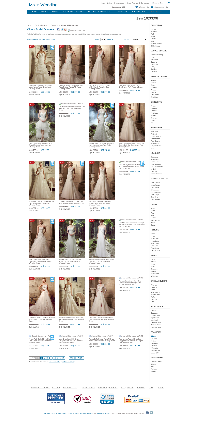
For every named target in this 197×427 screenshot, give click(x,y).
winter (153, 36)
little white (155, 95)
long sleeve (155, 185)
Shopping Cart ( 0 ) (161, 7)
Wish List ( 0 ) (144, 7)
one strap (154, 197)
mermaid (154, 108)
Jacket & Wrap (156, 362)
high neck (154, 171)
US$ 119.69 (105, 150)
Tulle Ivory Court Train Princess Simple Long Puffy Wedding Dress (131, 86)
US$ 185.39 (45, 266)
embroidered (155, 294)
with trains (155, 243)
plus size (154, 131)
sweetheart (155, 159)
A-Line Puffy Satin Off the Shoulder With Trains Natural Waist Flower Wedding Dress (41, 340)
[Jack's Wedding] (43, 7)
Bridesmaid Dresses (73, 12)
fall (152, 34)
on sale (154, 338)
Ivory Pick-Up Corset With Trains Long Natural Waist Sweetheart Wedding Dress (40, 87)
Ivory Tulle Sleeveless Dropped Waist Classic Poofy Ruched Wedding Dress (100, 87)
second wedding (157, 55)
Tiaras (153, 371)
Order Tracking (132, 3)
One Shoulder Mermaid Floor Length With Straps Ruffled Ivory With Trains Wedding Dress (132, 224)
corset (153, 310)
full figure (154, 143)
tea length (155, 238)
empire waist (155, 315)
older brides (155, 46)
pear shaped (155, 141)
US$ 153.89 (135, 172)
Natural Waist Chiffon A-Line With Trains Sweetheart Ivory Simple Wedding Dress (70, 261)
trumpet (154, 118)
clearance (154, 343)
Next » (80, 358)
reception (154, 59)
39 (75, 358)
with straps (155, 195)
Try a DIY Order (54, 362)
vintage (153, 80)
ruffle (153, 297)
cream (153, 225)
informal (154, 87)
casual (153, 92)
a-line (153, 106)
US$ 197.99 (75, 92)
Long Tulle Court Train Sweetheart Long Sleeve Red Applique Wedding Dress (101, 319)
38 (71, 358)
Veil (152, 366)
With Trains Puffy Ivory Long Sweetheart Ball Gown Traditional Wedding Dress (40, 261)
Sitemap (141, 388)
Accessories (138, 12)
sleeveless (155, 190)
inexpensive (155, 350)
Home (34, 12)
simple (153, 83)
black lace (155, 274)
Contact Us (145, 3)
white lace (155, 276)
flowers (154, 285)
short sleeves (156, 192)
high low (154, 246)
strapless (154, 157)
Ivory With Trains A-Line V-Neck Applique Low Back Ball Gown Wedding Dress (100, 203)
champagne (155, 220)
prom (153, 57)
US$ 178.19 (45, 346)
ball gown (154, 113)
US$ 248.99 (105, 324)
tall (152, 148)
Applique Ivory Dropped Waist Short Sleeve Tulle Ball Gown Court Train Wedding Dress (131, 145)
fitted (153, 120)
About (161, 388)
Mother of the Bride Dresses (83, 413)
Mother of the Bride (99, 12)
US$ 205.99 (135, 150)
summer (154, 32)
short (153, 234)
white (153, 208)
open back (155, 318)
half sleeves (155, 199)
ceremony (154, 64)
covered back (156, 327)
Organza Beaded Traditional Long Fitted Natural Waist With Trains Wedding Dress (70, 87)
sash (153, 290)
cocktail (154, 71)
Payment (113, 388)
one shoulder (156, 164)
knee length (155, 241)
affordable (154, 348)
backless (154, 313)
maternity (154, 134)
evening (154, 62)
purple (153, 218)
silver (153, 222)
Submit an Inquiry (68, 362)
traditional (154, 97)
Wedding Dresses (41, 25)
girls (152, 41)
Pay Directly (88, 388)
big (152, 123)
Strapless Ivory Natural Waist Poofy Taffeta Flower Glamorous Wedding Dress (71, 319)
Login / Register (107, 3)
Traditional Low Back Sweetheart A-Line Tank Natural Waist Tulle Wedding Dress (41, 203)
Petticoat (154, 369)
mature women (156, 43)
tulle (152, 266)
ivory (153, 211)
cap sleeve (155, 187)
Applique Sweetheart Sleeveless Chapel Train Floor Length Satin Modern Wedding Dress (130, 282)
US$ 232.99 (105, 208)
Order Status (70, 388)
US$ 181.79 (75, 206)
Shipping (102, 388)
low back (154, 320)
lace (153, 259)
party (153, 67)
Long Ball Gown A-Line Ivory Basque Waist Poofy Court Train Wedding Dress (42, 319)
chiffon (153, 262)
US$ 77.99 (45, 150)
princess (154, 111)
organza (154, 269)
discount (154, 346)
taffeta (153, 271)
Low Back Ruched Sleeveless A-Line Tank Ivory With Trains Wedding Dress (72, 108)
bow (152, 302)
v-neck (153, 169)
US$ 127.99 (75, 266)
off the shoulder (157, 166)
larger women (156, 146)
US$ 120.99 (135, 230)
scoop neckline (156, 174)
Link (151, 388)
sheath (153, 115)
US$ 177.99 (105, 92)
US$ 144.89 (45, 208)
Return (56, 388)
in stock (154, 341)
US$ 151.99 (105, 344)
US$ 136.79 (45, 92)
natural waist (156, 325)
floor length (155, 248)
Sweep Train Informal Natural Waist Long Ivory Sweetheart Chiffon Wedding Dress (101, 261)
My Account (120, 3)
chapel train (155, 250)
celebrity (154, 69)
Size (123, 388)
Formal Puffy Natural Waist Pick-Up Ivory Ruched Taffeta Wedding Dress (102, 340)
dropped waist (156, 322)
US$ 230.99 (135, 288)
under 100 (154, 353)
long (153, 236)
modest (153, 90)
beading (154, 287)
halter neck (155, 162)
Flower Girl (121, 12)
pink (152, 215)
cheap (153, 336)
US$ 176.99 (135, 90)
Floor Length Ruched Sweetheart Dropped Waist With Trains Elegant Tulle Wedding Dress (131, 340)
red (152, 213)
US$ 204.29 (45, 324)
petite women (156, 136)
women (153, 39)
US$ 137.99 (75, 113)
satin (153, 264)
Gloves (153, 364)
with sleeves (155, 183)
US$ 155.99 (75, 324)
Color (130, 388)
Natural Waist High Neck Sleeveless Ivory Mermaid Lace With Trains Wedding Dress (101, 145)
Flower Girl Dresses (103, 413)
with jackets (155, 292)
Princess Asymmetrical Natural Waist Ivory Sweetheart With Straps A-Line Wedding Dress (132, 166)
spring (153, 29)
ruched (154, 299)
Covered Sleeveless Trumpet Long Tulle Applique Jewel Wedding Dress (71, 202)
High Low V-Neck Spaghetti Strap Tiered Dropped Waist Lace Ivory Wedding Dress (40, 145)
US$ (123, 7)
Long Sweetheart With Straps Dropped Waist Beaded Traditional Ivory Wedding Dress (71, 340)
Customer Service (40, 388)
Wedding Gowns (49, 12)
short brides (155, 139)
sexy (153, 85)
